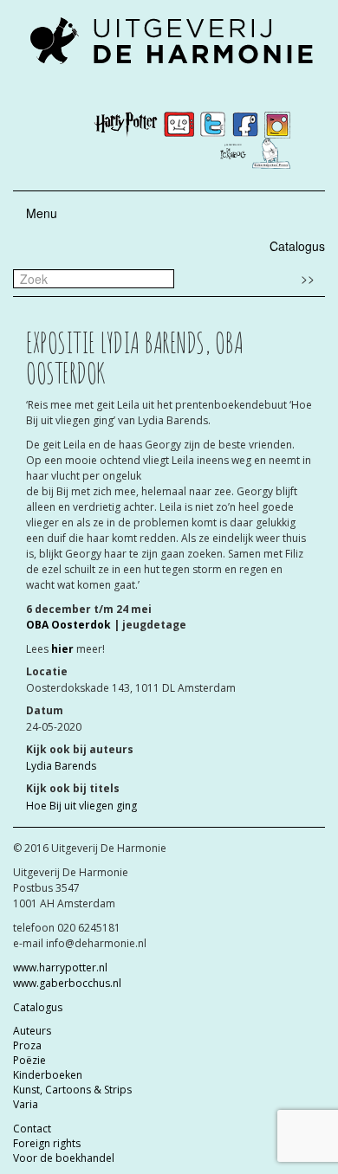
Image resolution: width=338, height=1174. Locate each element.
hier (62, 649)
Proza (27, 1045)
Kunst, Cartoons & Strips (72, 1089)
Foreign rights (47, 1143)
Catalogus (297, 246)
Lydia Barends (61, 765)
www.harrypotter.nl (60, 967)
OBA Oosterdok (68, 624)
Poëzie (29, 1060)
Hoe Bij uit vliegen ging (81, 805)
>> (308, 278)
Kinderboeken (47, 1075)
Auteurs (32, 1030)
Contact (32, 1128)
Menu (41, 213)
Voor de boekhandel (63, 1158)
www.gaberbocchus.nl (67, 983)
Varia (25, 1104)
